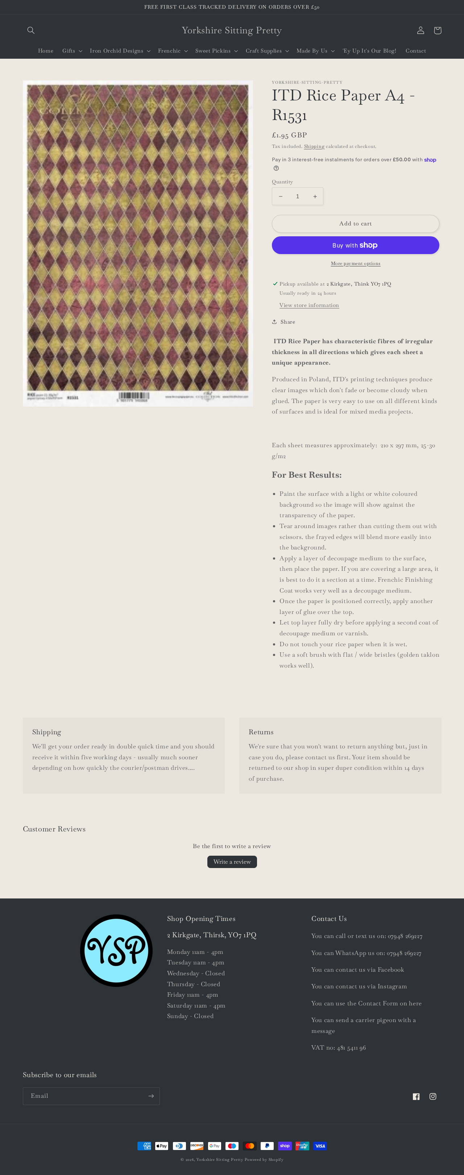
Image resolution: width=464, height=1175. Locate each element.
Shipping (314, 146)
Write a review (232, 861)
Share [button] (288, 321)
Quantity (282, 181)
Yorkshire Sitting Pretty (219, 1159)
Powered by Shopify (264, 1159)
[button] (31, 30)
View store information (309, 305)
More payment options (356, 263)
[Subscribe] (150, 1096)
